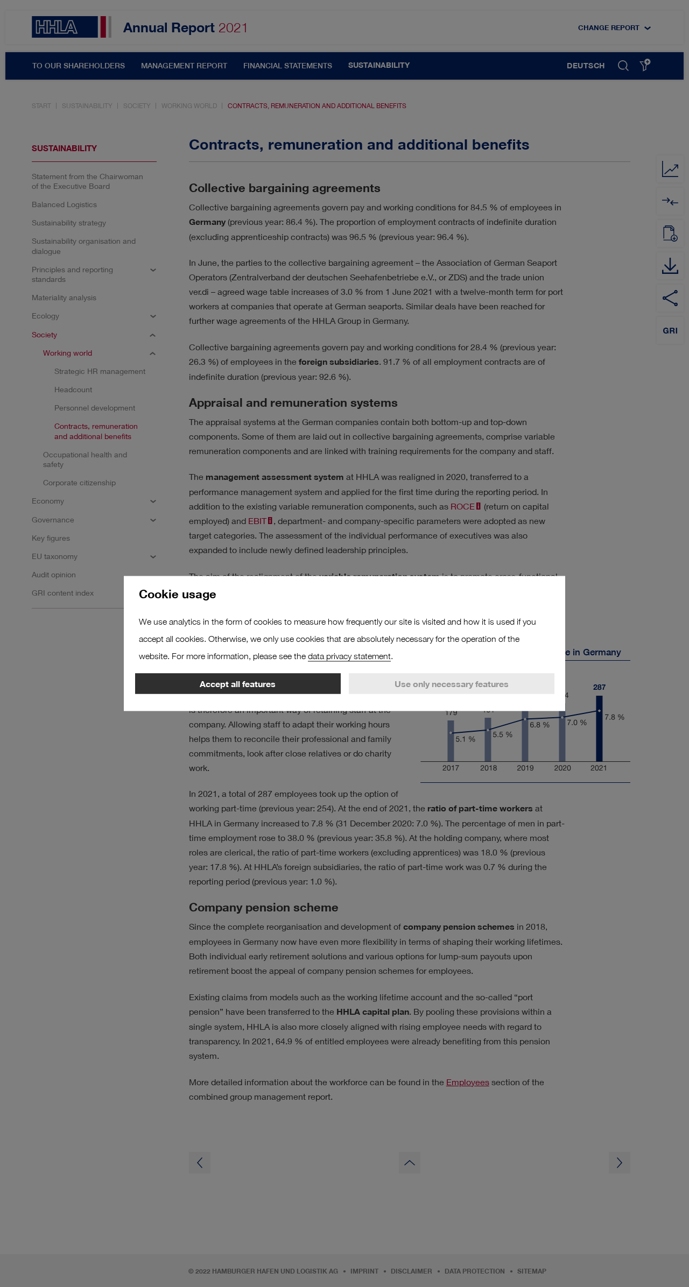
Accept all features (238, 683)
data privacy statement (349, 656)
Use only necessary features (452, 683)
